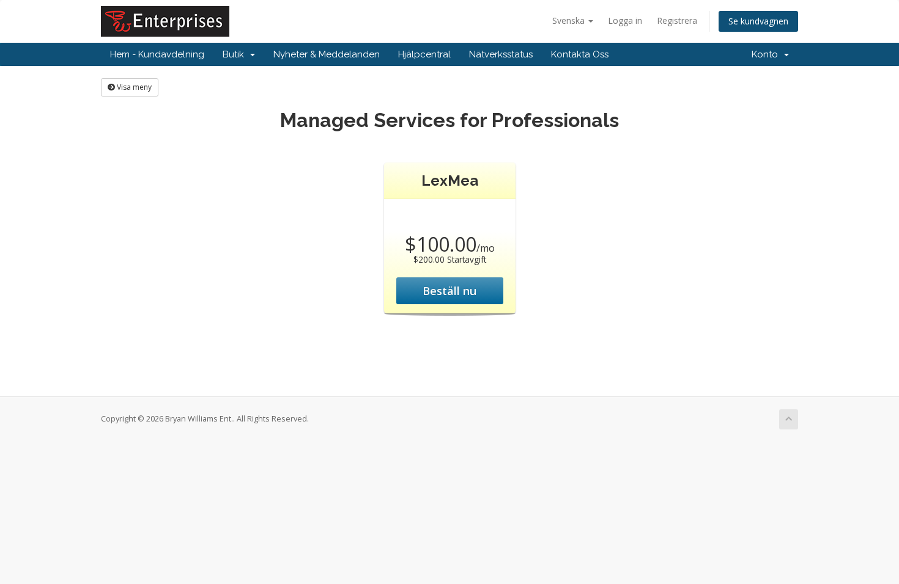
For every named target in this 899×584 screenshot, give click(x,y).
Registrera (677, 20)
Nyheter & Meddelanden (326, 54)
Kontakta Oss (580, 54)
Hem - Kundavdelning (157, 54)
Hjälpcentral (424, 54)
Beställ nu (449, 290)
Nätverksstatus (501, 54)
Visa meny (133, 87)
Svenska (569, 20)
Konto (767, 54)
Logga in (625, 20)
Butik (236, 54)
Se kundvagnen (758, 21)
